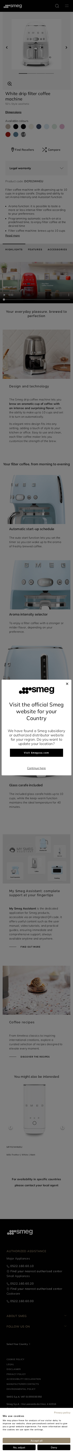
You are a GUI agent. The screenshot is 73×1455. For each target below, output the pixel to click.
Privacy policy (62, 1412)
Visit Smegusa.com (36, 753)
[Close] (67, 683)
